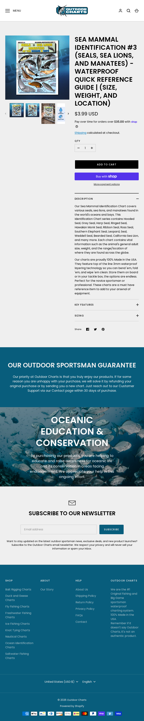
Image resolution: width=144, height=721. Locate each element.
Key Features (84, 304)
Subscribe (111, 529)
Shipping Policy (86, 596)
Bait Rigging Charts (18, 589)
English (87, 682)
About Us (82, 589)
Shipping (80, 133)
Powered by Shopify (72, 706)
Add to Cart (106, 164)
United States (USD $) (59, 682)
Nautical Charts (16, 637)
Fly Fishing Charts (17, 606)
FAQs (79, 615)
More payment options (107, 184)
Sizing (79, 315)
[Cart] (136, 11)
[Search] (128, 11)
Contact (81, 622)
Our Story (47, 589)
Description (84, 199)
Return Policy (85, 602)
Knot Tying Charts (17, 630)
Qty (77, 141)
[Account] (120, 11)
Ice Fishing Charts (17, 624)
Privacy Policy (85, 609)
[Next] (69, 114)
